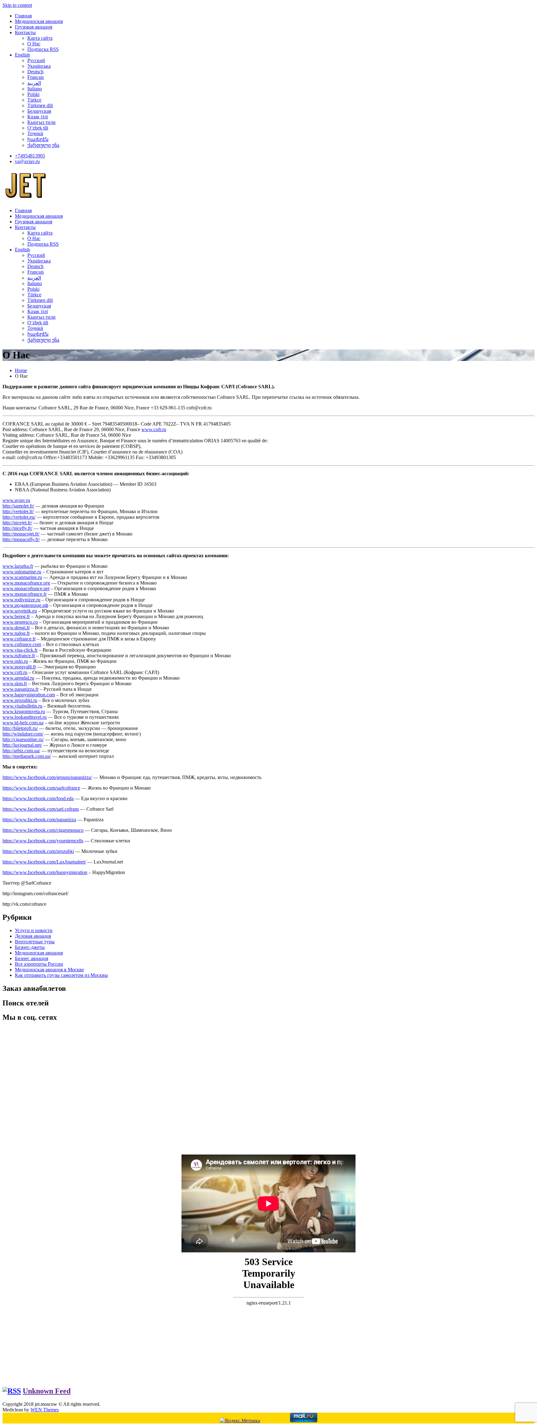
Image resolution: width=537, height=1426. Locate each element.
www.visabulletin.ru (22, 705)
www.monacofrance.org (26, 582)
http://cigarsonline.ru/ (23, 739)
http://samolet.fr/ (18, 505)
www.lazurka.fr (17, 566)
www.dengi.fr (16, 627)
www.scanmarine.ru (22, 577)
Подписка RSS (43, 49)
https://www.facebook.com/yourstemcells (42, 840)
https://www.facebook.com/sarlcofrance (41, 787)
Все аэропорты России (39, 964)
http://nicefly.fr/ (17, 528)
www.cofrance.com (21, 644)
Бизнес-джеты (30, 947)
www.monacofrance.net (25, 588)
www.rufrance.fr (18, 655)
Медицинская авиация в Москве (49, 969)
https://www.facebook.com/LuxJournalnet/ (44, 861)
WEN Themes (44, 1409)
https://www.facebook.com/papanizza (39, 819)
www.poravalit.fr (19, 666)
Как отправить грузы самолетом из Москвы (61, 975)
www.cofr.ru (153, 429)
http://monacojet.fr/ (20, 533)
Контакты (25, 32)
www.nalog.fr (16, 633)
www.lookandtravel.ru (24, 717)
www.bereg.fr (16, 616)
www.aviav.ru (16, 500)
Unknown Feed (47, 1391)
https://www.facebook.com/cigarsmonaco (43, 830)
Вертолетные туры (35, 941)
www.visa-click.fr (20, 650)
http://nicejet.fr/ (17, 522)
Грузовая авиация (33, 27)
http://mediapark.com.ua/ (26, 756)
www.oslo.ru (15, 661)
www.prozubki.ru (19, 700)
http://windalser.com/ (22, 733)
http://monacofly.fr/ (21, 539)
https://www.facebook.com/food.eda (38, 798)
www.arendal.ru (18, 678)
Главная (23, 15)
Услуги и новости (34, 930)
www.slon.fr (14, 683)
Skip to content (17, 5)
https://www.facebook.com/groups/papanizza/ (47, 777)
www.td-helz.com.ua (23, 722)
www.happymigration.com (28, 694)
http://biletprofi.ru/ (20, 728)
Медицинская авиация (39, 21)
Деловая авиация (33, 936)
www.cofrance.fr (19, 638)
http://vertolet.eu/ (18, 517)
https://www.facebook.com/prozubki (38, 851)
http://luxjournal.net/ (22, 745)
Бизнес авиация (31, 958)
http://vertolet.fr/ (18, 511)
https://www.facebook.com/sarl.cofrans (40, 809)
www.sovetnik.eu (19, 610)
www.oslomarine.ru (21, 571)
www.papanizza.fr (20, 689)
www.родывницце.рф (25, 605)
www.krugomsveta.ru (23, 711)
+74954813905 (30, 155)
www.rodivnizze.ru (21, 599)
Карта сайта (40, 38)
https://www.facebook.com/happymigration (44, 872)
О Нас (33, 43)
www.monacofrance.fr (24, 594)
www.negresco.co (20, 622)
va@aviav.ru (27, 161)
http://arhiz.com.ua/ (21, 750)
